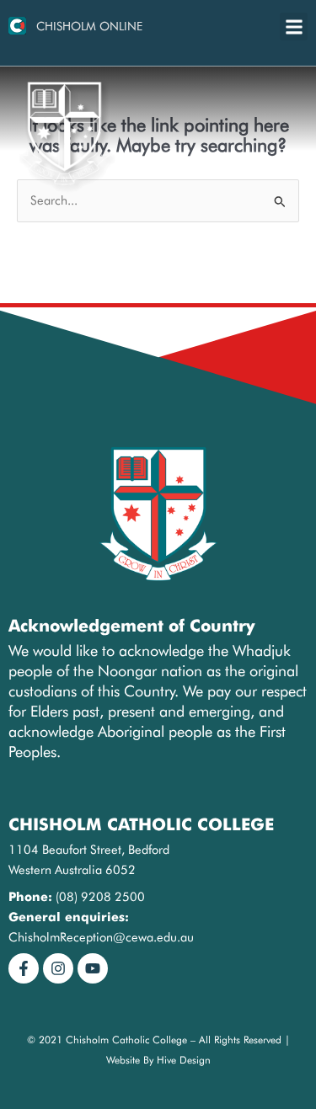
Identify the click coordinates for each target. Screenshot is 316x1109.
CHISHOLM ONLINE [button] (89, 26)
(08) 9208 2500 (100, 896)
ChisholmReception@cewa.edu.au (101, 937)
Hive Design (184, 1059)
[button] (294, 26)
